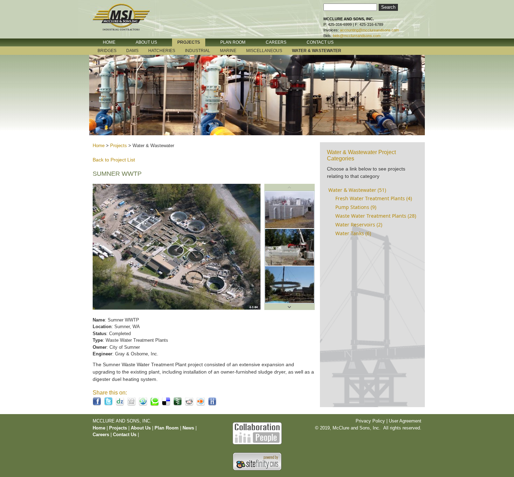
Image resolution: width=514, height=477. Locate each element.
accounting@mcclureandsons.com (369, 30)
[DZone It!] (120, 404)
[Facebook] (97, 404)
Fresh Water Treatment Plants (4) (373, 198)
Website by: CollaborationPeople (257, 432)
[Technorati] (154, 404)
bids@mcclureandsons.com (356, 36)
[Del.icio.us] (166, 404)
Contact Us (124, 434)
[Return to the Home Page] (128, 22)
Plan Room (167, 428)
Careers (101, 434)
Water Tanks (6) (353, 233)
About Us (141, 428)
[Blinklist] (201, 404)
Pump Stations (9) (355, 207)
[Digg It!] (131, 404)
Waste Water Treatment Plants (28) (375, 215)
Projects (118, 145)
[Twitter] (108, 404)
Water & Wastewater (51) (357, 190)
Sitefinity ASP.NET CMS (257, 461)
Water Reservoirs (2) (358, 224)
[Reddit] (189, 404)
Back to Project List (114, 159)
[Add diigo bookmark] (212, 404)
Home (99, 145)
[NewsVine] (177, 404)
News (188, 428)
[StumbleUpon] (143, 404)
